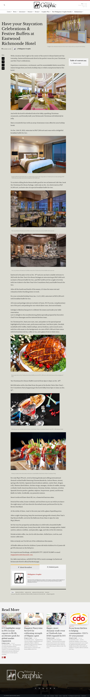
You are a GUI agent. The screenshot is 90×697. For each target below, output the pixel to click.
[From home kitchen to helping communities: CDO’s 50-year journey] (78, 618)
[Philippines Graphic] (45, 5)
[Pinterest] (3, 65)
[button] (4, 5)
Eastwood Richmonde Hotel (38, 592)
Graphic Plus (4, 626)
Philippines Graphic (24, 48)
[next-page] (5, 657)
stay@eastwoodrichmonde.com (22, 555)
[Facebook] (3, 58)
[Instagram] (39, 688)
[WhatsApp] (3, 68)
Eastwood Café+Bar (19, 592)
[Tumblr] (50, 688)
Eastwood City (28, 592)
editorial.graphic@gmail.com (47, 684)
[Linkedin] (43, 688)
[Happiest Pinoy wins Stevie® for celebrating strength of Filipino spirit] (33, 618)
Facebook (47, 592)
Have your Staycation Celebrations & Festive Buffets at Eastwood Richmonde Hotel (28, 594)
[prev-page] (2, 657)
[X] (3, 61)
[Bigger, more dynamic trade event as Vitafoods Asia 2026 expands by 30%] (56, 618)
